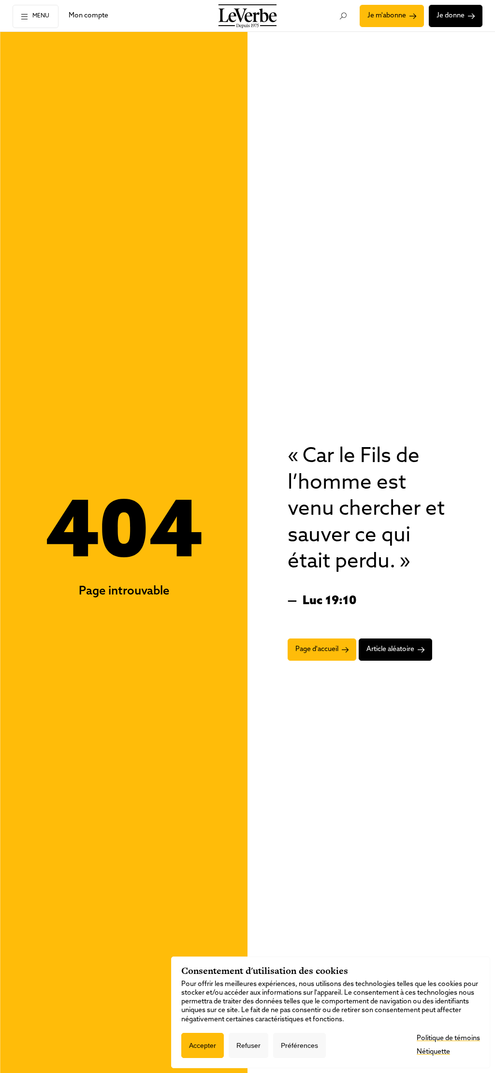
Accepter (202, 1045)
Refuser (248, 1045)
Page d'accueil (316, 649)
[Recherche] (343, 16)
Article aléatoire (390, 649)
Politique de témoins (448, 1038)
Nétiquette (433, 1052)
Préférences (299, 1045)
